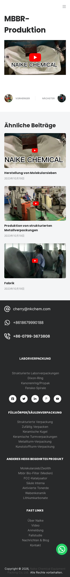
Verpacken (40, 427)
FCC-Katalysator (35, 478)
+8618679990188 (28, 322)
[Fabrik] (35, 260)
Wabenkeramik (35, 493)
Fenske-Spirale (35, 388)
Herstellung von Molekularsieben (30, 173)
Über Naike (35, 520)
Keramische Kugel (35, 431)
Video (35, 525)
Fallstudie (35, 535)
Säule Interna (35, 483)
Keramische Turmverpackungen (35, 436)
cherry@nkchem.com (31, 309)
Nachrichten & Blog (35, 540)
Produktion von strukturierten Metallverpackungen (28, 228)
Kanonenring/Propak (35, 383)
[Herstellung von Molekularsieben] (35, 150)
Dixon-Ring (35, 378)
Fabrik (9, 283)
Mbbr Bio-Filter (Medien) (35, 473)
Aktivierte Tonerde (35, 488)
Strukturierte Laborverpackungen (35, 373)
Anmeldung (35, 530)
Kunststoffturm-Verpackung (35, 446)
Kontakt (35, 545)
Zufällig (27, 427)
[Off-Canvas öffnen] (64, 6)
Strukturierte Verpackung (35, 422)
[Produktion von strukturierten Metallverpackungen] (35, 203)
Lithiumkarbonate (35, 498)
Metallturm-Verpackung (35, 441)
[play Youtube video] (35, 57)
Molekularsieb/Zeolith (35, 468)
